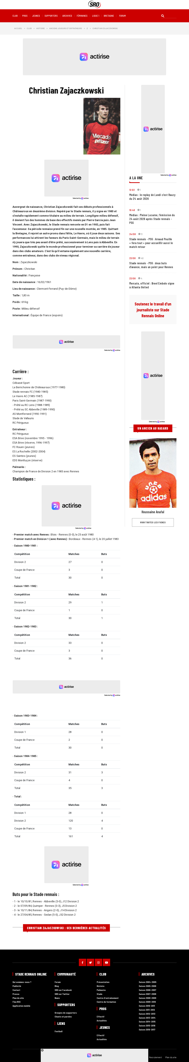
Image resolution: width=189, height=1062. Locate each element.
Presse (16, 994)
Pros (25, 16)
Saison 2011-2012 (147, 1010)
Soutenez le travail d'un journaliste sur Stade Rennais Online (153, 309)
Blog (57, 986)
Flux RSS (17, 1002)
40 (142, 258)
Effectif (100, 1017)
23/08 (132, 258)
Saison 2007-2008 (147, 994)
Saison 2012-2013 (147, 1014)
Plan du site (18, 998)
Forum (58, 982)
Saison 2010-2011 (147, 1006)
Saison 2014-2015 (147, 1022)
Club (15, 16)
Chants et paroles (63, 1017)
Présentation (103, 982)
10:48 (132, 210)
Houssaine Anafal (153, 512)
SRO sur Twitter (62, 994)
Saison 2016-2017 (147, 1030)
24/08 (132, 234)
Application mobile (21, 1006)
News (57, 998)
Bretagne (109, 16)
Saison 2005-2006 (147, 986)
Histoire (40, 28)
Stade (99, 994)
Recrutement (155, 1057)
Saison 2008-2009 (147, 998)
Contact (16, 990)
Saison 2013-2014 (147, 1018)
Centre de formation (106, 1002)
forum (122, 16)
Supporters (51, 16)
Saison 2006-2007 (147, 990)
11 (142, 234)
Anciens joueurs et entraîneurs (65, 28)
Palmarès (101, 990)
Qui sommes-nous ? (22, 982)
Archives (67, 16)
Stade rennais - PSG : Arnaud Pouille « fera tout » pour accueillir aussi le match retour (151, 242)
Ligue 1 (95, 16)
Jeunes (36, 16)
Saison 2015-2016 (147, 1026)
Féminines (82, 16)
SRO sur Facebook (63, 990)
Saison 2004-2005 (147, 982)
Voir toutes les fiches (153, 522)
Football (58, 1031)
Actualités (102, 1021)
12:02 (132, 189)
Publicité (17, 986)
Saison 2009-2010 (147, 1002)
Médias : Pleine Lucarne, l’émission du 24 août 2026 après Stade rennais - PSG (152, 218)
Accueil (18, 28)
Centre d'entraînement (108, 998)
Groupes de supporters (66, 1013)
